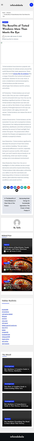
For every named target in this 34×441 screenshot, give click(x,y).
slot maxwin (5, 343)
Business (7, 419)
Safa (8, 36)
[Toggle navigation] (2, 5)
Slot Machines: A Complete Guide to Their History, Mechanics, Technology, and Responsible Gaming (17, 371)
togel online (5, 339)
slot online (5, 341)
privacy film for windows (21, 73)
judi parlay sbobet (7, 314)
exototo (4, 318)
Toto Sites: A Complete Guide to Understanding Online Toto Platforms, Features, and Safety (15, 388)
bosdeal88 (5, 309)
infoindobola (16, 5)
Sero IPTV (5, 328)
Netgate (4, 316)
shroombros (5, 312)
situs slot (4, 321)
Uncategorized (9, 366)
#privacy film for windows (11, 39)
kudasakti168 (6, 334)
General (5, 22)
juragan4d (5, 332)
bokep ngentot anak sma (9, 325)
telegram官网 (6, 337)
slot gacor (5, 323)
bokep (3, 330)
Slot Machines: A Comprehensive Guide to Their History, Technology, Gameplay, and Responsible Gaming (16, 406)
